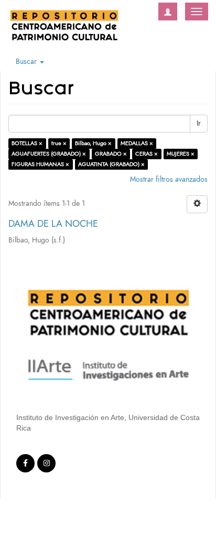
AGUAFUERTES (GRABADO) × (49, 154)
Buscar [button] (27, 62)
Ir (199, 123)
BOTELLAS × (27, 143)
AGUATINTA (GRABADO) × (111, 164)
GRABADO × (111, 154)
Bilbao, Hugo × (93, 143)
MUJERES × (181, 154)
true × (59, 143)
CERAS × (146, 154)
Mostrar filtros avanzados (169, 179)
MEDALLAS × (137, 143)
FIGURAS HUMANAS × (40, 164)
